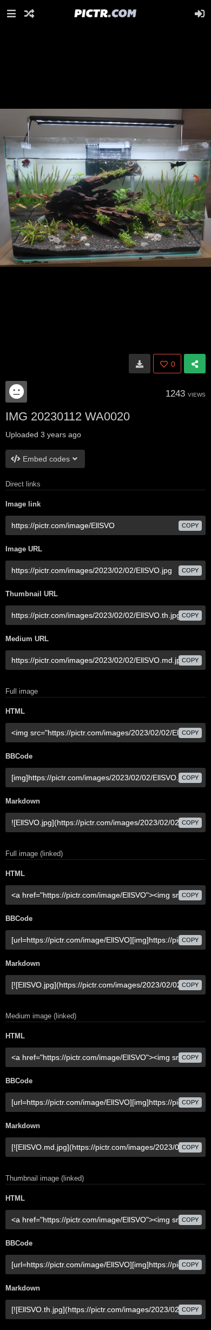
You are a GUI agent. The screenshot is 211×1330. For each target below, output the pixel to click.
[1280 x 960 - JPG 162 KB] (139, 363)
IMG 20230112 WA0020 (67, 416)
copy (190, 525)
